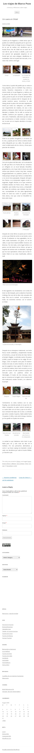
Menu (17, 12)
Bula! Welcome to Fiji (8, 689)
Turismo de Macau (7, 636)
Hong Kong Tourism (7, 625)
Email (4, 523)
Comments (6, 736)
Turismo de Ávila (7, 654)
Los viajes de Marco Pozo (17, 3)
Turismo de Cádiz (7, 656)
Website (4, 530)
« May (4, 720)
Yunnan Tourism (7, 638)
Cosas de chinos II (25, 477)
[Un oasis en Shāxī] (17, 32)
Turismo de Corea (7, 633)
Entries (5, 734)
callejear (13, 463)
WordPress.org (6, 738)
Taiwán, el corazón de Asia (10, 631)
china (26, 463)
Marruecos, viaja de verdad (10, 613)
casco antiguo (20, 463)
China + (19, 461)
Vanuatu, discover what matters (11, 691)
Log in (4, 732)
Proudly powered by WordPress (10, 749)
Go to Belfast (6, 651)
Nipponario (5, 678)
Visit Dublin (5, 660)
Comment (5, 495)
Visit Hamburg (6, 662)
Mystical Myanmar (7, 627)
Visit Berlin (5, 658)
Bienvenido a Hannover (9, 649)
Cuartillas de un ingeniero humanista (12, 676)
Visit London (5, 665)
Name (4, 516)
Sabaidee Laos (6, 629)
